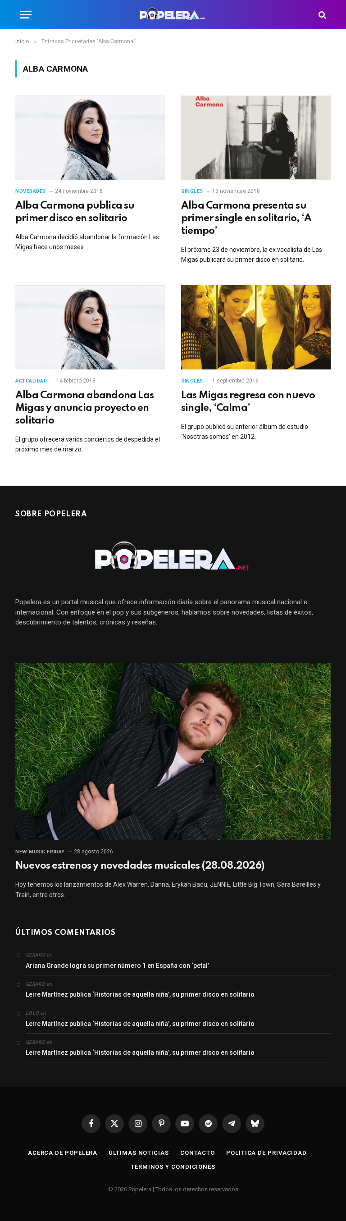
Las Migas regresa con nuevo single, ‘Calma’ (248, 402)
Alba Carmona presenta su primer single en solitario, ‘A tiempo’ (246, 218)
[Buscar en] (321, 15)
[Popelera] (173, 14)
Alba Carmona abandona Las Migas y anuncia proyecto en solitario (84, 408)
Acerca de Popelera (62, 1152)
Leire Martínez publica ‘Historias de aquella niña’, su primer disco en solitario (140, 994)
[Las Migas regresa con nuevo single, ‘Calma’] (256, 327)
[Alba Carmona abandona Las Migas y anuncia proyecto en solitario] (90, 327)
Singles (192, 191)
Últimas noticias (139, 1152)
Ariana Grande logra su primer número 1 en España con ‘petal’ (117, 965)
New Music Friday (40, 852)
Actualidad (31, 381)
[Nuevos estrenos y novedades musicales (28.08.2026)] (173, 751)
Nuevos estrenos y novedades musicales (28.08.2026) (139, 866)
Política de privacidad (266, 1152)
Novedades (30, 191)
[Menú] (26, 15)
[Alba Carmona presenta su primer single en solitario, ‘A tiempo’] (256, 138)
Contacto (197, 1152)
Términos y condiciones (173, 1166)
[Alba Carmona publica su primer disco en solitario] (90, 138)
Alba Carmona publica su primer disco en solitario (75, 212)
